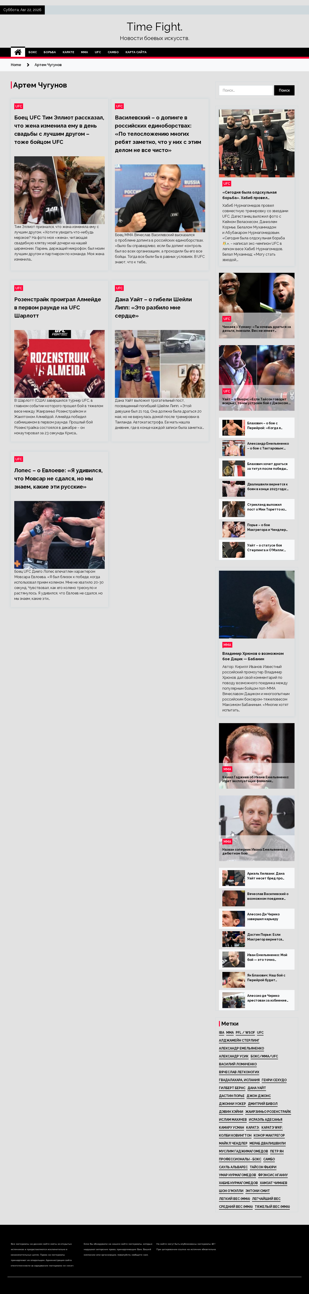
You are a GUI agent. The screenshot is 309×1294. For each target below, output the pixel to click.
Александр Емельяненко (241, 1048)
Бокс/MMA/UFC (264, 1056)
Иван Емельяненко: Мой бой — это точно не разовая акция (267, 957)
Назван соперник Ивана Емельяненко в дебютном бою (255, 851)
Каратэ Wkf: (272, 1127)
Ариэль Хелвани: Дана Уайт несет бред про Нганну (266, 876)
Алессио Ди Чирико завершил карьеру (263, 916)
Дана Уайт (256, 1088)
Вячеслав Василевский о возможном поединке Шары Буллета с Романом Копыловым (267, 896)
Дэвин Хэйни (231, 1112)
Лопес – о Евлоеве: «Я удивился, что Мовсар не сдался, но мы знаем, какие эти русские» (58, 478)
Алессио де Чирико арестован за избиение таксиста (267, 998)
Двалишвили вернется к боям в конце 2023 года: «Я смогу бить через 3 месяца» (267, 486)
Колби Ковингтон (235, 1135)
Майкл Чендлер (233, 1143)
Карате (68, 52)
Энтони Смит (257, 1191)
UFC (98, 52)
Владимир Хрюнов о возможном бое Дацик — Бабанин (253, 656)
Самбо (113, 52)
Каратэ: (252, 1127)
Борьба (50, 52)
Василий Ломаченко (238, 1064)
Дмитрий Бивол (263, 1104)
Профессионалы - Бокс (240, 1159)
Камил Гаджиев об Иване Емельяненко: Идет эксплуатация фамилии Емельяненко (255, 779)
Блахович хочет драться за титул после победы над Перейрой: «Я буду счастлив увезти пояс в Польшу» (267, 466)
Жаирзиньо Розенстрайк (268, 1112)
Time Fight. (155, 26)
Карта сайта (136, 52)
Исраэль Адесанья (265, 1119)
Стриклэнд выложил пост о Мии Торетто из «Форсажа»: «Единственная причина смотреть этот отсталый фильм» (267, 507)
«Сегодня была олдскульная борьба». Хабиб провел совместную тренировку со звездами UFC (249, 195)
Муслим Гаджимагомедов (243, 1151)
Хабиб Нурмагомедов (238, 1183)
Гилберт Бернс (232, 1088)
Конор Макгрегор (269, 1135)
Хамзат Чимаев (273, 1183)
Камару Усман (231, 1127)
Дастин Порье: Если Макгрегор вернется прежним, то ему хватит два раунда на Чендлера (268, 937)
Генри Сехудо (274, 1080)
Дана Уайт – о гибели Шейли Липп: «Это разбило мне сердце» (153, 307)
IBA (221, 1032)
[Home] (18, 52)
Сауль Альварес (233, 1167)
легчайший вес (266, 1199)
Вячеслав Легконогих (239, 1072)
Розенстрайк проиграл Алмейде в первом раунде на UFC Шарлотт (57, 307)
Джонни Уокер (232, 1104)
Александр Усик (234, 1056)
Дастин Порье (232, 1096)
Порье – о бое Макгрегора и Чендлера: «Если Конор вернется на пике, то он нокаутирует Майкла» (268, 527)
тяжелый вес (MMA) (272, 1207)
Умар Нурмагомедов (237, 1175)
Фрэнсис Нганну (273, 1175)
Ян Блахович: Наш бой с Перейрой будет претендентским (266, 978)
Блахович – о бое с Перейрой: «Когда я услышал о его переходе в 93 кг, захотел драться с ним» (268, 425)
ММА (84, 52)
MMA (230, 1032)
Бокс (33, 52)
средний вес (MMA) (236, 1207)
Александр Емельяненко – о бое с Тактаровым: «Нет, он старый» (268, 446)
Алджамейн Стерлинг (239, 1040)
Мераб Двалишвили (268, 1143)
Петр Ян (277, 1151)
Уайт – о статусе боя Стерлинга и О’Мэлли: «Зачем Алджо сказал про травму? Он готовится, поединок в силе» (266, 548)
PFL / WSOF (245, 1032)
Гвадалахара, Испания (239, 1080)
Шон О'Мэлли (231, 1191)
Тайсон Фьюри (263, 1167)
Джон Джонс (259, 1096)
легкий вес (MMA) (234, 1199)
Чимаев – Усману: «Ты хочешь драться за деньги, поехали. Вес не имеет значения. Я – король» (256, 329)
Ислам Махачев (233, 1119)
